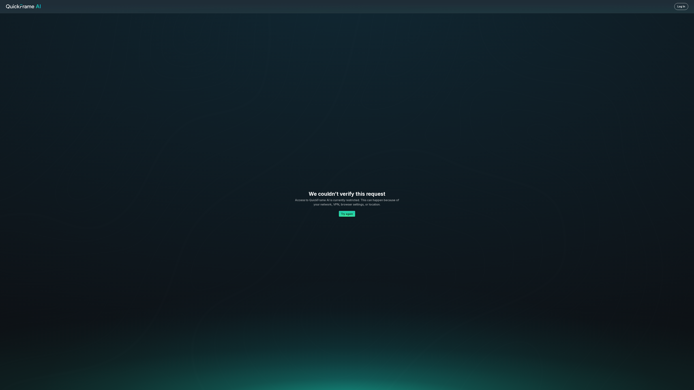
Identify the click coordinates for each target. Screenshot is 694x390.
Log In (681, 6)
